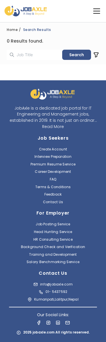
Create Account (53, 149)
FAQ (53, 179)
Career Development (53, 171)
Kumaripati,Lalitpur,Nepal (56, 299)
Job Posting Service (53, 224)
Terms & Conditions (53, 186)
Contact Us (53, 202)
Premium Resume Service (53, 164)
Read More (53, 126)
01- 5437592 (56, 291)
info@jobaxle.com (56, 284)
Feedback (53, 194)
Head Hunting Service (53, 231)
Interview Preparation (53, 156)
